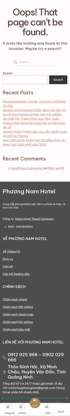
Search (7, 73)
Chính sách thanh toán (18, 314)
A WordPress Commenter (25, 168)
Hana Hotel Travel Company (34, 219)
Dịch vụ (8, 259)
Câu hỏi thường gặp (16, 274)
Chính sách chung (15, 299)
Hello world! (56, 168)
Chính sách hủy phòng (18, 322)
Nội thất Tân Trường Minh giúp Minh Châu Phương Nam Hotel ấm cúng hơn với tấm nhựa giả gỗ (34, 123)
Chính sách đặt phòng (18, 307)
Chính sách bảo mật (16, 329)
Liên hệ (8, 266)
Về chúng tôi (11, 251)
